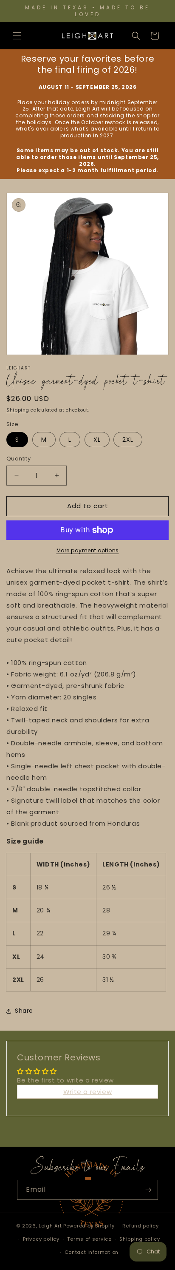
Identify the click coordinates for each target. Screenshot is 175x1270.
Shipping (17, 410)
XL (97, 439)
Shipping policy (139, 1239)
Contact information (92, 1252)
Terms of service (89, 1239)
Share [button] (24, 1010)
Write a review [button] (87, 1091)
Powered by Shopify (89, 1225)
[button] (17, 35)
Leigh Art (50, 1225)
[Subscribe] (148, 1190)
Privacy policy (41, 1239)
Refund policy (140, 1225)
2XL (127, 439)
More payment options (87, 550)
